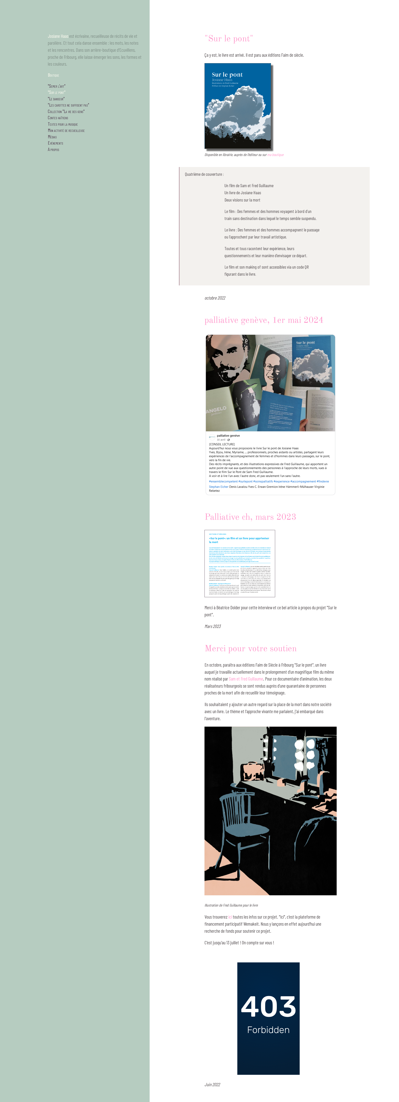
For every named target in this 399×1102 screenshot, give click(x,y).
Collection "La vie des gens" (66, 111)
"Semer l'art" (56, 85)
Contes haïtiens (58, 117)
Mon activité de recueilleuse (66, 130)
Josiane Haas (58, 36)
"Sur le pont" (56, 92)
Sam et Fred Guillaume (246, 678)
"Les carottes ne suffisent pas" (68, 104)
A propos (53, 149)
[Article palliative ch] (239, 595)
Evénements (55, 142)
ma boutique (275, 154)
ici (230, 916)
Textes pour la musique (63, 124)
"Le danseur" (56, 98)
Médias (52, 136)
